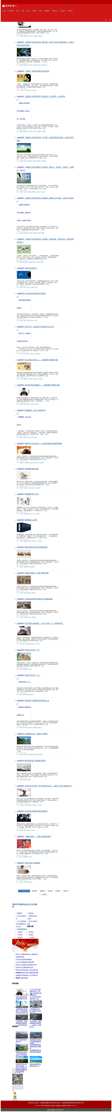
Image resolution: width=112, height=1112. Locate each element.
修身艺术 (38, 487)
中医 (25, 882)
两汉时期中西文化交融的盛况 (36, 547)
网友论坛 (54, 10)
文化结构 (35, 36)
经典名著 (42, 891)
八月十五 (28, 287)
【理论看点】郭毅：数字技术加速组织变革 (35, 1010)
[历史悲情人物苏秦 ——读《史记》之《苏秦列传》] (24, 635)
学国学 (30, 65)
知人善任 (33, 404)
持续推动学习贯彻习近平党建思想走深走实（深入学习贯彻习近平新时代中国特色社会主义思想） (21, 1056)
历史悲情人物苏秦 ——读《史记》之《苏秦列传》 (44, 623)
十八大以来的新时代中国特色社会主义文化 (21, 924)
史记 (21, 643)
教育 (31, 856)
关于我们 (53, 1105)
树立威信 (40, 378)
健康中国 (40, 754)
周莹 (21, 669)
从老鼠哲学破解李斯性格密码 (36, 811)
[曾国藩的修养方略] (24, 479)
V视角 (40, 10)
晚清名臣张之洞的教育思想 (35, 761)
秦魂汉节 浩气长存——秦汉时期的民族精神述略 (43, 443)
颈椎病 (28, 882)
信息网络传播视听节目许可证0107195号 (50, 1102)
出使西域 (28, 592)
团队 (37, 404)
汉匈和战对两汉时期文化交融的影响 (39, 599)
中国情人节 (37, 353)
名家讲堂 (34, 891)
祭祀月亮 (29, 320)
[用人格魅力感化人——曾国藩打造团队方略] (24, 370)
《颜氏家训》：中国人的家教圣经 (38, 836)
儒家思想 (40, 36)
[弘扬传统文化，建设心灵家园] (24, 744)
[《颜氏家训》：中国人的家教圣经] (24, 848)
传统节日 (65, 891)
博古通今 (58, 891)
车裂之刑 (32, 643)
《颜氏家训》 (26, 856)
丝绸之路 (33, 592)
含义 (21, 353)
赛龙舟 (32, 437)
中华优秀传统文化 (22, 929)
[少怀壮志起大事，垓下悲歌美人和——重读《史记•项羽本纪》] (24, 796)
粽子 (36, 437)
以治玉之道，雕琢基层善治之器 (24, 967)
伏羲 (35, 90)
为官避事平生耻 (20, 957)
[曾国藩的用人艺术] (24, 505)
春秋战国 (28, 830)
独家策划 (19, 913)
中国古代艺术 (26, 669)
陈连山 (35, 287)
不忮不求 (26, 487)
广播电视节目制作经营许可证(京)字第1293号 (73, 1102)
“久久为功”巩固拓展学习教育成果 (25, 962)
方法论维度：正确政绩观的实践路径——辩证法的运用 (21, 1023)
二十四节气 (44, 894)
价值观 (39, 233)
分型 (31, 882)
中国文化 (31, 36)
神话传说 (32, 353)
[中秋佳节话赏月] (24, 278)
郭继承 (21, 36)
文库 (23, 10)
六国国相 (27, 643)
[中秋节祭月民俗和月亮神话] (24, 308)
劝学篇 (38, 191)
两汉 (30, 617)
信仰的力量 (44, 65)
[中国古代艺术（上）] (24, 682)
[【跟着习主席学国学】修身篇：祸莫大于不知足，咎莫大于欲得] (24, 220)
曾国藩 (21, 487)
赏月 (25, 287)
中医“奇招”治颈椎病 (32, 863)
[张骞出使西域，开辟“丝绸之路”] (24, 584)
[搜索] (106, 20)
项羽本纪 (22, 805)
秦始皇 (32, 830)
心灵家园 (31, 754)
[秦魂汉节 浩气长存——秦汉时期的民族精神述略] (24, 454)
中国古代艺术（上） (32, 675)
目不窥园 (34, 727)
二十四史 (37, 643)
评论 (17, 10)
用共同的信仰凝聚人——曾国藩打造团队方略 (42, 385)
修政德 (34, 262)
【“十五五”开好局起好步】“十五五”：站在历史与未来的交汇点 (36, 999)
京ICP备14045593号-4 (33, 1102)
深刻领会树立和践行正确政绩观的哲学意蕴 (35, 1041)
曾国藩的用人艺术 (32, 494)
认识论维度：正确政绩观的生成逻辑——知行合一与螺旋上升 (35, 1024)
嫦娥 (32, 287)
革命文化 (31, 913)
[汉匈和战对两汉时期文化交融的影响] (24, 608)
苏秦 (24, 643)
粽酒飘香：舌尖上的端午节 (35, 410)
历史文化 (36, 462)
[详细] (47, 33)
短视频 (34, 10)
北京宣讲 (62, 10)
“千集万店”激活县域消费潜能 (23, 959)
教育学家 (29, 727)
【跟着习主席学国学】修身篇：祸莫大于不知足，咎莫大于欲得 (49, 198)
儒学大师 (25, 727)
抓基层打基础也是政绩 (22, 978)
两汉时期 (26, 566)
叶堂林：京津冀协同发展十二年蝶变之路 (27, 954)
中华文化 (35, 65)
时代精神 (41, 462)
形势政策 (11, 10)
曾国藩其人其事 (31, 520)
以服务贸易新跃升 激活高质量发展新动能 (27, 972)
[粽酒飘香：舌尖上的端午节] (24, 425)
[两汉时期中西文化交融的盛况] (24, 558)
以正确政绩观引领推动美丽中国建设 (35, 1051)
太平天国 (37, 513)
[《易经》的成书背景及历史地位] (24, 81)
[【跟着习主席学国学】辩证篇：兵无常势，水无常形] (24, 119)
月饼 (36, 320)
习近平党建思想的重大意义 (21, 1040)
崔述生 (21, 882)
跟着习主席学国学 (24, 65)
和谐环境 (26, 378)
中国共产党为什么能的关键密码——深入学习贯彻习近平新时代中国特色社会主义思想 (21, 1068)
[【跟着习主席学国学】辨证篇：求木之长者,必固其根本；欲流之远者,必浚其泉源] (24, 56)
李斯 (25, 830)
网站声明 (47, 1105)
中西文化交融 (32, 566)
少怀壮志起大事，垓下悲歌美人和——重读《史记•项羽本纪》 (49, 786)
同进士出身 (34, 541)
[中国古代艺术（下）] (24, 660)
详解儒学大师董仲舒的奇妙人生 (37, 701)
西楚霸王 (29, 805)
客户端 (15, 1099)
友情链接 (63, 1105)
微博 (14, 1095)
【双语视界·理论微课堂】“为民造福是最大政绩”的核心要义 (22, 1011)
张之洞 (24, 779)
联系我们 (58, 1105)
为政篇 (30, 262)
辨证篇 (39, 65)
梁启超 (34, 487)
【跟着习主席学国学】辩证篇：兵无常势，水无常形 (45, 96)
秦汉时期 (32, 462)
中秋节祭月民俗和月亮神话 (35, 293)
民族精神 (35, 233)
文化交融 (33, 617)
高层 (5, 10)
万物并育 (39, 161)
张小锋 (21, 566)
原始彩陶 (25, 694)
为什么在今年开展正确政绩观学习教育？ (21, 998)
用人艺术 (32, 513)
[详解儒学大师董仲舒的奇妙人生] (24, 715)
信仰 (25, 404)
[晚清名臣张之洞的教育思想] (24, 771)
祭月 (33, 320)
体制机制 (28, 404)
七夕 (24, 353)
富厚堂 (29, 541)
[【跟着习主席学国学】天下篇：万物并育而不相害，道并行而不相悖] (24, 152)
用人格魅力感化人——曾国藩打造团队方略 (41, 360)
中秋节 (21, 287)
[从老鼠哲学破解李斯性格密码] (24, 821)
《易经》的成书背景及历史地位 (37, 71)
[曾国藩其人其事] (24, 532)
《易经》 (22, 90)
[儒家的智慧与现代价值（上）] (24, 27)
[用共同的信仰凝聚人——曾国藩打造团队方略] (24, 395)
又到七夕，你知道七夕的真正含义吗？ (39, 327)
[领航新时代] (25, 951)
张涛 (26, 90)
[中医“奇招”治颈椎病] (24, 873)
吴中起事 (34, 805)
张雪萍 (21, 378)
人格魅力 (31, 378)
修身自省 (35, 378)
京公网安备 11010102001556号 (56, 1109)
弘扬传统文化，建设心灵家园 (36, 734)
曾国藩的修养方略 (32, 469)
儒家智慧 (26, 36)
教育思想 (28, 779)
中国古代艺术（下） (32, 650)
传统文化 (26, 754)
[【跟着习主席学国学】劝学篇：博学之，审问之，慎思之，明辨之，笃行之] (24, 183)
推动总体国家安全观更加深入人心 (35, 1065)
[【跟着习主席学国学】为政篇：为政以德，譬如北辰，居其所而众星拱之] (24, 253)
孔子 (32, 90)
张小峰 (21, 617)
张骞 (25, 592)
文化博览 (43, 161)
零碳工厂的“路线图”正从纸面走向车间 (26, 964)
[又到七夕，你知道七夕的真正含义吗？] (24, 341)
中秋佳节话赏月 (31, 268)
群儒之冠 (39, 727)
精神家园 (35, 754)
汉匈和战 (26, 617)
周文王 (29, 90)
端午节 (25, 437)
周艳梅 (21, 830)
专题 (28, 10)
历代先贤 (50, 891)
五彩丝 (29, 437)
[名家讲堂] (20, 42)
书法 (31, 669)
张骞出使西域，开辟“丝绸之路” (37, 573)
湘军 (28, 513)
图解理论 (47, 10)
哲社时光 (70, 10)
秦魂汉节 (22, 462)
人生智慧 (43, 131)
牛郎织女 (27, 353)
